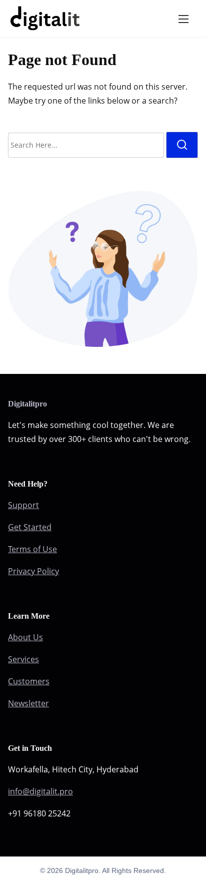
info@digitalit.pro (40, 791)
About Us (25, 637)
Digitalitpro (27, 403)
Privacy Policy (33, 571)
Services (23, 659)
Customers (29, 681)
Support (23, 505)
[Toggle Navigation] (183, 18)
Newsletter (28, 703)
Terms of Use (32, 549)
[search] (182, 145)
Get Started (30, 527)
